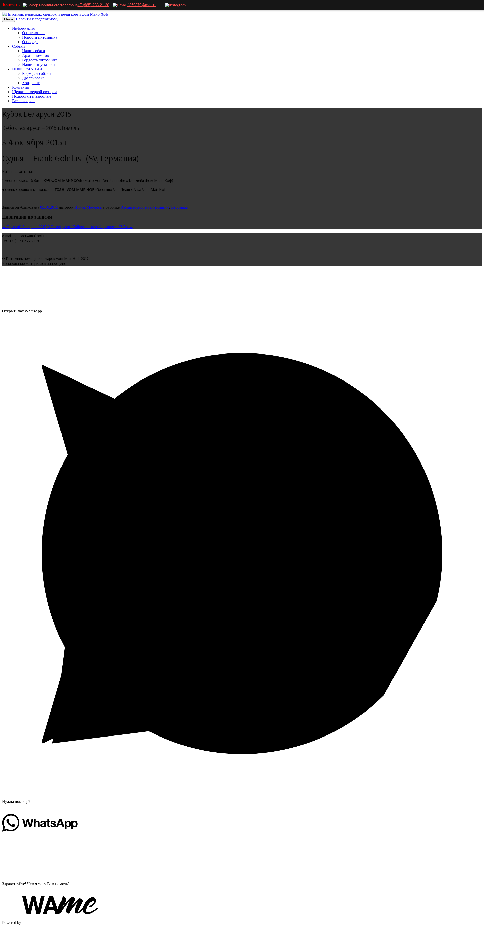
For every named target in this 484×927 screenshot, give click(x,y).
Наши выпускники (38, 64)
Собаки (18, 46)
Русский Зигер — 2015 (24, 227)
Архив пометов (35, 55)
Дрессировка (33, 78)
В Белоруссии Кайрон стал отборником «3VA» (90, 227)
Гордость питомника (40, 60)
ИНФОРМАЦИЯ (27, 69)
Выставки (179, 207)
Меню (8, 19)
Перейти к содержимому (37, 19)
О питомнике (33, 33)
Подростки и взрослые (31, 96)
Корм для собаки (36, 73)
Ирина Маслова (88, 207)
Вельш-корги (23, 101)
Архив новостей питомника (145, 207)
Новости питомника (39, 37)
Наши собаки (33, 51)
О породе (30, 42)
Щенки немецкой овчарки (34, 92)
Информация (23, 28)
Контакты (20, 87)
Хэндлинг (31, 82)
